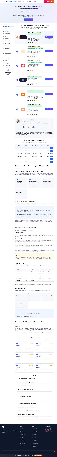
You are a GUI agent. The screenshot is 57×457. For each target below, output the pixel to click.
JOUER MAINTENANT (49, 36)
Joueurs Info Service (20, 313)
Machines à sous (22, 440)
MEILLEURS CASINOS (21, 1)
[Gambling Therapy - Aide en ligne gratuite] (50, 429)
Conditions (33, 448)
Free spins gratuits (22, 434)
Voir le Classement (28, 19)
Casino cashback (34, 440)
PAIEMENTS (31, 1)
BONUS (27, 1)
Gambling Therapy (20, 316)
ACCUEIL (15, 1)
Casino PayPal (34, 437)
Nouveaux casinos (22, 443)
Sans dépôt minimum (35, 432)
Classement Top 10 (22, 428)
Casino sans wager (35, 428)
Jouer (52, 150)
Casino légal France (35, 443)
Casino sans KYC (34, 434)
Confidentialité (34, 446)
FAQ (35, 1)
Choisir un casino (22, 431)
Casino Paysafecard (35, 431)
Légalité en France (22, 429)
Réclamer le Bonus (38, 455)
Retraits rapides (22, 437)
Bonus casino (21, 432)
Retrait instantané (34, 429)
